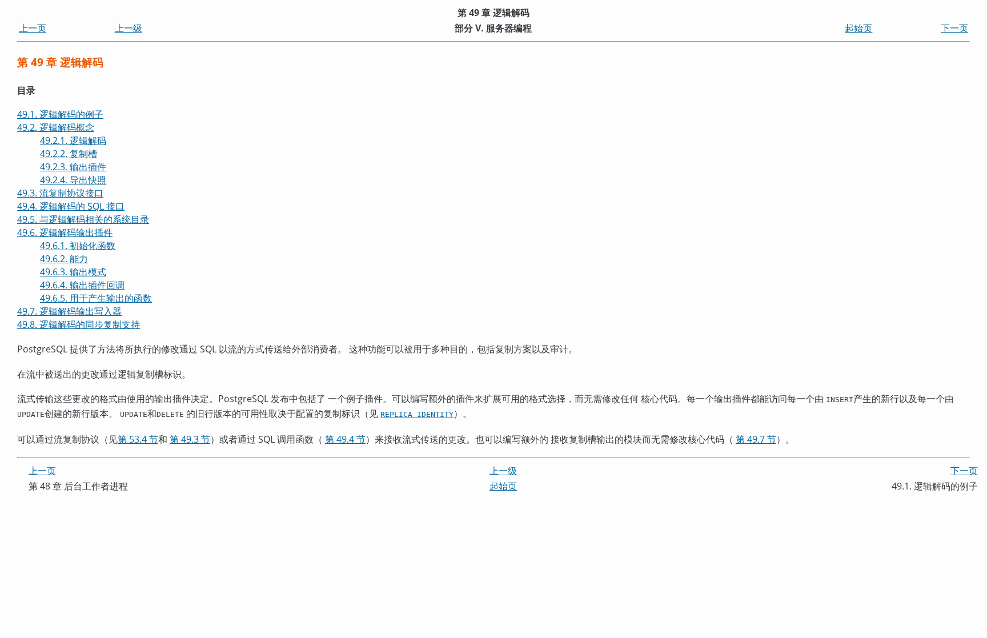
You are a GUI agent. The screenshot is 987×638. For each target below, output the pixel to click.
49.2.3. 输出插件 (73, 166)
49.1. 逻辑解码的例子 (60, 114)
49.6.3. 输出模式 (73, 272)
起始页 (858, 28)
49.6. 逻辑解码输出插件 (65, 232)
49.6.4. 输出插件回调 (82, 285)
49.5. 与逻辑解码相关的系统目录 (83, 219)
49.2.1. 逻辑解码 (73, 140)
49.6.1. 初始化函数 (77, 245)
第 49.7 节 (756, 439)
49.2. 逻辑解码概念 (55, 127)
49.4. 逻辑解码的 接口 (71, 206)
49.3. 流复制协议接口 (60, 193)
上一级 (128, 28)
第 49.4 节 (345, 439)
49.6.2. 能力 (64, 258)
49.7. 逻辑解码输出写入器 (69, 311)
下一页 (954, 28)
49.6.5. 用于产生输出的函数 (96, 298)
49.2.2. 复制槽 (68, 153)
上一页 (32, 28)
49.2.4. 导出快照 (73, 180)
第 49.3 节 (190, 439)
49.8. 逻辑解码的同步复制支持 (78, 324)
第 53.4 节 (138, 439)
